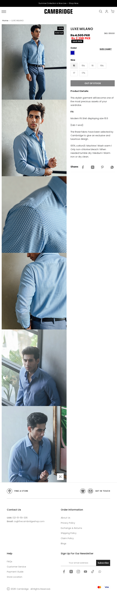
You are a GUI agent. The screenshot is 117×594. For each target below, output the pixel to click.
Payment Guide (15, 571)
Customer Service (16, 566)
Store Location (14, 576)
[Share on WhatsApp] (112, 167)
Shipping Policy (68, 533)
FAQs (9, 561)
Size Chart (106, 49)
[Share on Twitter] (92, 167)
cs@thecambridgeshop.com (29, 521)
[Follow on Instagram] (78, 571)
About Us (65, 517)
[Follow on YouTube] (85, 571)
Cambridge (23, 588)
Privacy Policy (68, 522)
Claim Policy (67, 538)
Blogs (63, 543)
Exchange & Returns (71, 528)
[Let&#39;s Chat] (100, 571)
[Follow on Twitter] (71, 571)
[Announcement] (58, 3)
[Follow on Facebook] (64, 571)
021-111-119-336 (20, 517)
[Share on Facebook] (82, 167)
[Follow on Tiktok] (92, 571)
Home (5, 21)
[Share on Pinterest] (102, 167)
